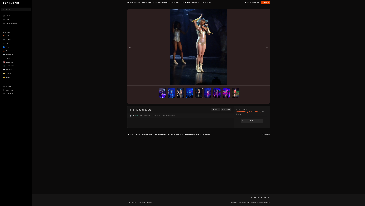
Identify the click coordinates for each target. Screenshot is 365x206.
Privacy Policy (132, 202)
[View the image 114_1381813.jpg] (217, 93)
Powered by (260, 202)
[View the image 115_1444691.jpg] (207, 93)
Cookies (149, 202)
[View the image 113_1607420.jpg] (226, 93)
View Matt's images (169, 116)
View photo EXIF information (251, 121)
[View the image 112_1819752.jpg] (235, 93)
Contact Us (142, 202)
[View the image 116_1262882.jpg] (198, 93)
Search (8, 9)
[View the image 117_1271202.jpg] (189, 93)
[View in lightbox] (198, 47)
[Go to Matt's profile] (131, 116)
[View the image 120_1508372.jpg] (162, 93)
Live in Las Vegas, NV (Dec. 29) (248, 112)
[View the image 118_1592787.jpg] (180, 93)
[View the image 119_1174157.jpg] (171, 93)
